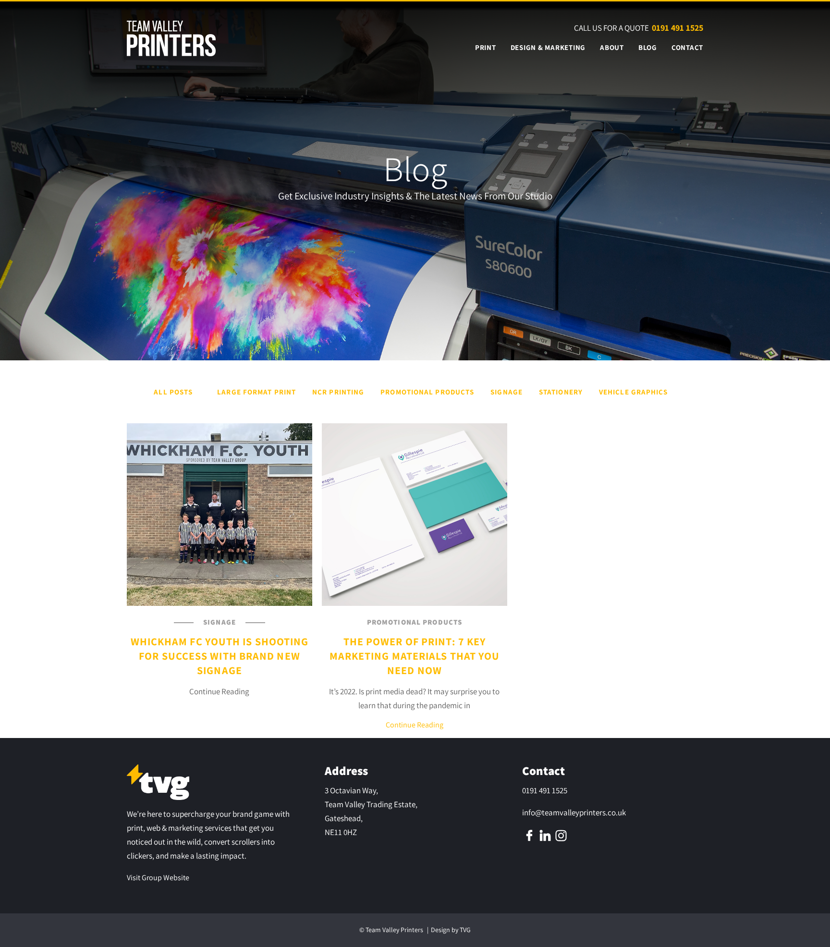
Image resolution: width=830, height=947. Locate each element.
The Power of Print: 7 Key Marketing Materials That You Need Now (415, 656)
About (612, 47)
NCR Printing (338, 391)
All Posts (173, 391)
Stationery (561, 391)
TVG (465, 929)
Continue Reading (414, 725)
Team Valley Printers (394, 929)
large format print (256, 391)
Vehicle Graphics (633, 391)
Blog (647, 47)
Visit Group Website (158, 878)
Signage (506, 391)
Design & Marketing (548, 47)
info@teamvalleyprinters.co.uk (574, 812)
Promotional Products (427, 391)
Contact (687, 47)
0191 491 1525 (677, 27)
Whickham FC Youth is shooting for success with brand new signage (220, 656)
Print (485, 47)
